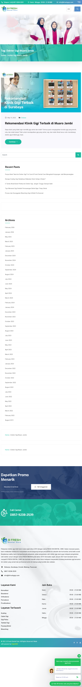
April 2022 (8, 406)
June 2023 (8, 340)
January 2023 (9, 364)
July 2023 (8, 335)
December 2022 (10, 368)
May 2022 (8, 401)
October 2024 (9, 265)
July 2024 (8, 279)
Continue (12, 142)
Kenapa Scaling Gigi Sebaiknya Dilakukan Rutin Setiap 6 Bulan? (25, 179)
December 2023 (10, 312)
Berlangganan (42, 487)
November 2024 (10, 260)
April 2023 (8, 350)
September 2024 (10, 270)
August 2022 (9, 387)
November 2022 (10, 373)
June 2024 (8, 284)
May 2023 (8, 345)
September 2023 (10, 326)
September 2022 (10, 382)
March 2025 (9, 241)
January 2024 (9, 307)
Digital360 (15, 644)
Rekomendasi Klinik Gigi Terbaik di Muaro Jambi (39, 123)
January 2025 (9, 251)
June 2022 (8, 397)
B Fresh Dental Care (13, 641)
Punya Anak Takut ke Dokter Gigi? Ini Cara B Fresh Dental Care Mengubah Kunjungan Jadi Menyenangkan (39, 174)
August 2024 (9, 274)
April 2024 (8, 293)
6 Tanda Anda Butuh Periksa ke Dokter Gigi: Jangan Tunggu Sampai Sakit (28, 184)
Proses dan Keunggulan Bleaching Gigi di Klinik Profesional (24, 193)
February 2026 (9, 227)
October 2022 (9, 378)
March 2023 (9, 354)
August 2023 (9, 331)
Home (3, 55)
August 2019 (9, 420)
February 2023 (9, 359)
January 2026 (9, 232)
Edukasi (23, 118)
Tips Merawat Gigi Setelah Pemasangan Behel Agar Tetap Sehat (26, 188)
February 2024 (9, 303)
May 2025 (8, 237)
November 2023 (10, 317)
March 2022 (9, 411)
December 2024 (10, 256)
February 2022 (9, 415)
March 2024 (9, 298)
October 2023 (9, 321)
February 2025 (9, 246)
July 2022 (8, 392)
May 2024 (8, 288)
